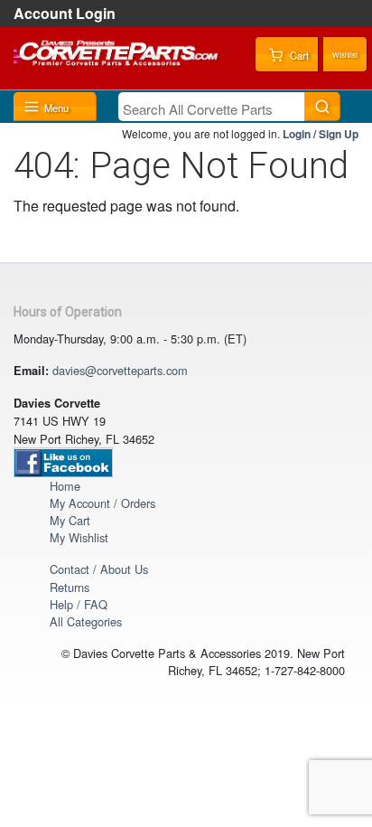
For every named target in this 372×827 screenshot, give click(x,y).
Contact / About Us (99, 569)
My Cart (70, 520)
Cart (298, 55)
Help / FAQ (78, 604)
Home (65, 485)
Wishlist (345, 55)
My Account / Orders (102, 503)
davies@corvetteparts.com (120, 370)
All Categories (86, 621)
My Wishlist (79, 537)
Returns (69, 587)
